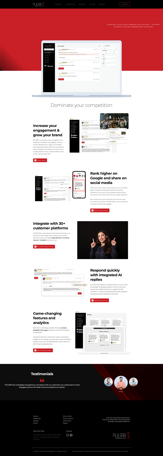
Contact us (36, 437)
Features (35, 416)
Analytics (36, 421)
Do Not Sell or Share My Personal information (118, 418)
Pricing (35, 423)
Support (65, 423)
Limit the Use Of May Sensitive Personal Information (116, 419)
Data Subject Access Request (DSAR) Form (119, 421)
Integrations (37, 418)
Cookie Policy (67, 421)
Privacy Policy (67, 416)
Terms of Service (68, 418)
